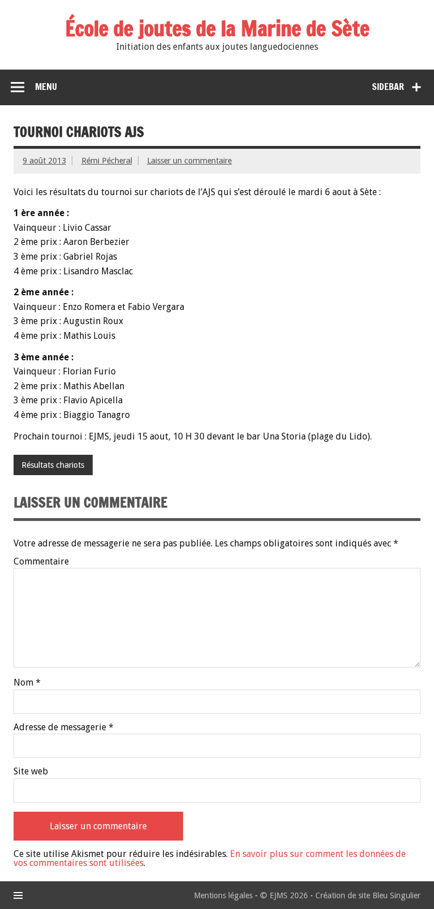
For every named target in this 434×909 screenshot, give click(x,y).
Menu (46, 86)
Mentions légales (223, 895)
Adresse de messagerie (64, 727)
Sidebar (388, 86)
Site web (31, 771)
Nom (27, 682)
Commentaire (41, 561)
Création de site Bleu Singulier (367, 895)
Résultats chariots (52, 464)
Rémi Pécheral (106, 160)
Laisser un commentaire (189, 160)
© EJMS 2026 (284, 895)
